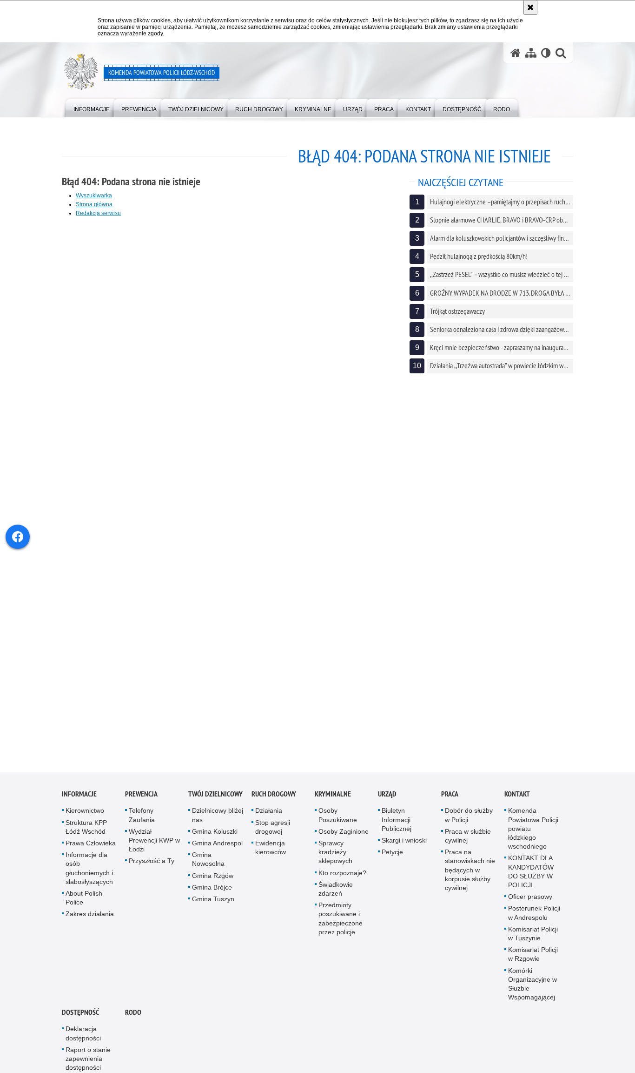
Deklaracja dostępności (83, 1037)
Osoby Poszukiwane (337, 818)
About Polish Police (84, 901)
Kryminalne (333, 798)
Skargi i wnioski (404, 844)
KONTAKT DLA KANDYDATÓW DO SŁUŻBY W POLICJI (531, 875)
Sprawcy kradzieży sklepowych (335, 855)
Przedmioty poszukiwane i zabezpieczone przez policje (340, 922)
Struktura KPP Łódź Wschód (86, 830)
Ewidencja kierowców (270, 851)
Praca (449, 798)
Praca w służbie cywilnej (468, 839)
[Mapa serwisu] (530, 53)
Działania (268, 814)
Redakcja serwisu (98, 213)
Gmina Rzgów (212, 879)
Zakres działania (90, 917)
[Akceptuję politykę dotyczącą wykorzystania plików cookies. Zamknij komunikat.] (530, 7)
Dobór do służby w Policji (469, 818)
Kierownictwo (85, 814)
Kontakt (517, 798)
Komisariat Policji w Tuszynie (533, 937)
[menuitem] (91, 107)
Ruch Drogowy (273, 798)
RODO (133, 1016)
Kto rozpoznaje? (342, 876)
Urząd (387, 798)
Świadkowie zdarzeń (335, 892)
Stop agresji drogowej (272, 830)
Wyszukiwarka (94, 195)
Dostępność (80, 1016)
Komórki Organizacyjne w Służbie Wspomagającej (532, 987)
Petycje (392, 855)
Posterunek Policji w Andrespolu (534, 916)
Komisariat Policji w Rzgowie (533, 958)
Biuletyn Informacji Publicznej (396, 823)
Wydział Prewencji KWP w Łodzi (154, 843)
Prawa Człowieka (91, 846)
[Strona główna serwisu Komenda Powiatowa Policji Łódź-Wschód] (515, 53)
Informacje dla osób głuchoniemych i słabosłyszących (89, 872)
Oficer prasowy (530, 900)
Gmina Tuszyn (213, 902)
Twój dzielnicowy (215, 798)
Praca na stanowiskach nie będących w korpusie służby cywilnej (470, 873)
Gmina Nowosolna (208, 863)
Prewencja (141, 798)
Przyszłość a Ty (151, 864)
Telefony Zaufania (142, 818)
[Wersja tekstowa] (546, 53)
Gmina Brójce (212, 890)
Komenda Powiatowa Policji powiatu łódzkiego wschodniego (533, 832)
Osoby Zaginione (343, 834)
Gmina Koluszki (215, 834)
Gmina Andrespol (217, 846)
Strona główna (94, 204)
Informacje (79, 798)
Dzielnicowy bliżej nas (217, 818)
